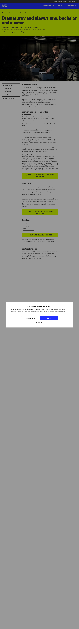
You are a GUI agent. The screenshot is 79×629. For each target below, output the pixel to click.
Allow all (49, 318)
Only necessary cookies (30, 318)
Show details (39, 322)
